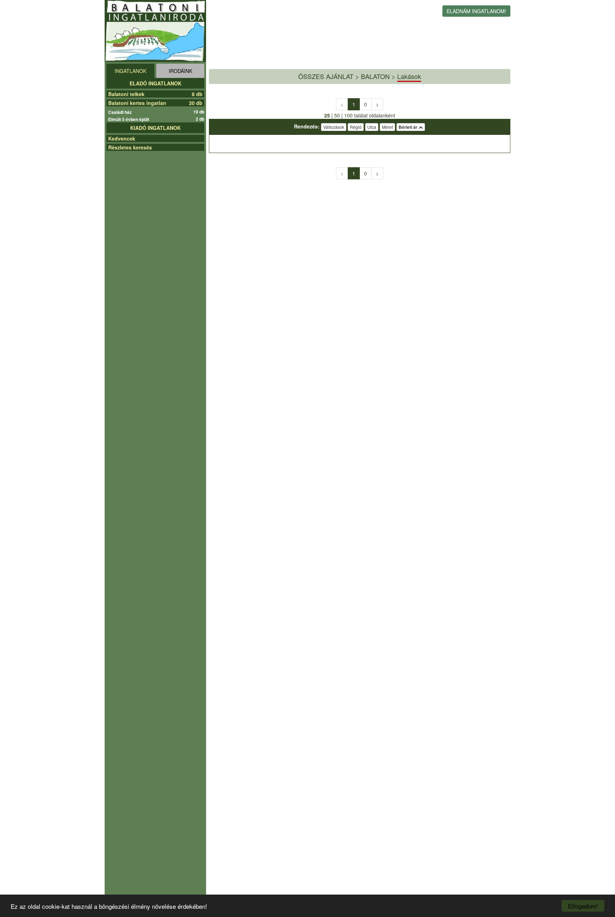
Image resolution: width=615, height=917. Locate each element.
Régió (356, 127)
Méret (387, 127)
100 (348, 115)
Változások (333, 127)
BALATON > (378, 76)
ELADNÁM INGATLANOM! (476, 11)
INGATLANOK (130, 70)
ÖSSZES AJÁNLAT (325, 76)
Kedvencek (121, 138)
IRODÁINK (180, 70)
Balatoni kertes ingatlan (137, 102)
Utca (371, 127)
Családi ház (120, 112)
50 (337, 115)
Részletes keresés (130, 147)
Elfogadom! (583, 905)
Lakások (409, 76)
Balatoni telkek (126, 94)
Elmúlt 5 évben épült (129, 119)
